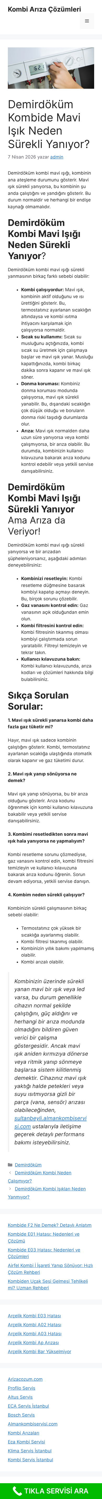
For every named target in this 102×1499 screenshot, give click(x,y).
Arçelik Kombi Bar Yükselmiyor (39, 1351)
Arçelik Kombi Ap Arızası (33, 1342)
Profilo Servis (21, 1388)
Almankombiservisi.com (33, 1424)
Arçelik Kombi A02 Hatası (34, 1324)
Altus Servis (20, 1397)
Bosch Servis (21, 1415)
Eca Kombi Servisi (26, 1441)
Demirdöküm (28, 1164)
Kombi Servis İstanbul (30, 1459)
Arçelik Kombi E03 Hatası (34, 1315)
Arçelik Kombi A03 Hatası (34, 1333)
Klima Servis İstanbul (30, 1450)
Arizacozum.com (25, 1379)
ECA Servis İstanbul (28, 1406)
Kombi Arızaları (23, 1433)
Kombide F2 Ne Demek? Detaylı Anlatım (50, 1225)
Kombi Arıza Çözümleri (44, 9)
